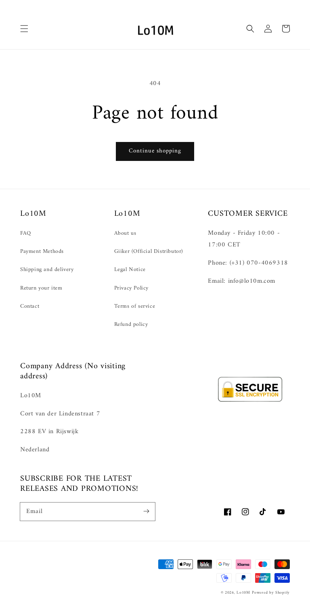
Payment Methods (42, 251)
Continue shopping (155, 151)
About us (125, 233)
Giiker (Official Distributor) (148, 251)
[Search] (250, 29)
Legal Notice (130, 270)
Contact (29, 306)
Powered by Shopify (271, 592)
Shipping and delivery (47, 270)
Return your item (41, 288)
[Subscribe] (146, 511)
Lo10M (243, 592)
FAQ (25, 233)
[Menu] (24, 29)
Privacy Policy (131, 288)
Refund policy (131, 324)
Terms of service (134, 306)
